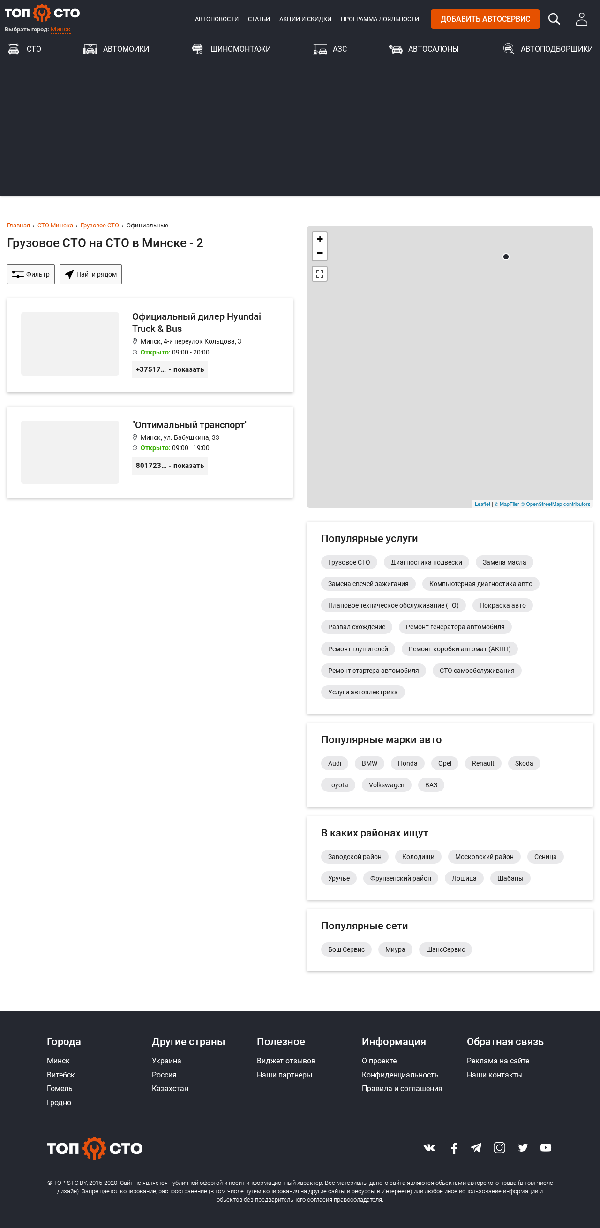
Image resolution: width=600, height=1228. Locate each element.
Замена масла (504, 562)
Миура (395, 949)
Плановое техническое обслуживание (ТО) (393, 605)
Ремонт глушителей (358, 649)
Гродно (59, 1102)
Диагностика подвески (426, 562)
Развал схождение (356, 627)
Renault (483, 763)
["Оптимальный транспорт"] (150, 452)
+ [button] (320, 239)
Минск (61, 29)
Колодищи (418, 856)
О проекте (379, 1060)
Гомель (60, 1088)
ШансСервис (445, 949)
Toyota (338, 785)
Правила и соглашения (402, 1088)
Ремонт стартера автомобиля (373, 670)
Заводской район (355, 856)
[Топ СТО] (42, 12)
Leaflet (482, 503)
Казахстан (170, 1088)
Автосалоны (433, 49)
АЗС (340, 49)
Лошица (464, 878)
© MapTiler (507, 503)
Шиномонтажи (240, 49)
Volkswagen (387, 785)
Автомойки (126, 49)
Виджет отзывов (286, 1060)
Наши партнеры (284, 1074)
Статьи (259, 19)
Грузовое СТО (100, 225)
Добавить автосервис (485, 19)
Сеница (545, 856)
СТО (34, 49)
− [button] (320, 253)
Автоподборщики (557, 49)
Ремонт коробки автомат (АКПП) (460, 649)
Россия (164, 1074)
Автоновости (217, 19)
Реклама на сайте (498, 1060)
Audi (334, 763)
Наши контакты (495, 1074)
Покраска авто (503, 605)
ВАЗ (431, 785)
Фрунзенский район (400, 878)
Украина (166, 1060)
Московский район (484, 856)
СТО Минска (55, 225)
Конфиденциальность (400, 1074)
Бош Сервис (346, 949)
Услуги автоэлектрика (363, 692)
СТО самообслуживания (477, 670)
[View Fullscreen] (320, 274)
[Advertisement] (300, 130)
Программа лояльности (380, 19)
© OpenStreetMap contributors (556, 503)
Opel (444, 763)
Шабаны (510, 878)
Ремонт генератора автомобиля (455, 627)
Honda (408, 763)
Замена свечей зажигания (368, 584)
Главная (18, 225)
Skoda (524, 763)
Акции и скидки (305, 19)
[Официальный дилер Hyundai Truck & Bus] (150, 345)
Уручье (339, 878)
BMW (369, 763)
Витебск (61, 1074)
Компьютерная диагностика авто (480, 584)
